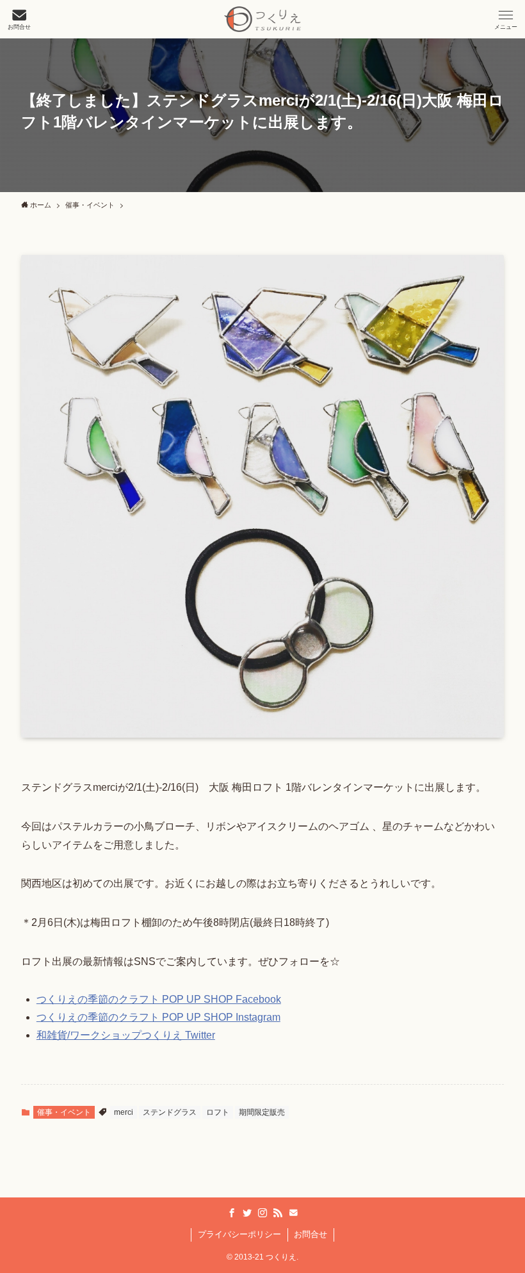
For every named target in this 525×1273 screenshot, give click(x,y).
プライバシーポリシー (239, 1234)
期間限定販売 (262, 1112)
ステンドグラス (170, 1112)
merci (123, 1112)
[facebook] (232, 1213)
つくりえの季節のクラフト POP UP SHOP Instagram (158, 1017)
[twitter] (247, 1213)
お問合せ (310, 1234)
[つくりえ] (262, 19)
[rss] (278, 1213)
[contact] (293, 1213)
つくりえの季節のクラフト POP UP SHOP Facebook (158, 999)
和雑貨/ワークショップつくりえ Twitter (125, 1035)
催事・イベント (64, 1112)
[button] (506, 19)
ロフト (217, 1112)
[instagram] (262, 1213)
